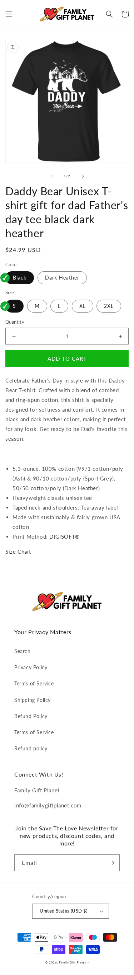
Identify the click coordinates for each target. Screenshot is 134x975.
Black (19, 278)
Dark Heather (62, 278)
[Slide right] (83, 176)
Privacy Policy (30, 667)
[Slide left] (51, 176)
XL (82, 306)
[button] (9, 14)
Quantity (14, 322)
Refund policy (31, 748)
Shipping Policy (32, 700)
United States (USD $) (63, 911)
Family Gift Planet (72, 962)
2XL (109, 306)
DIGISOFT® (64, 536)
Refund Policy (31, 716)
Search (22, 651)
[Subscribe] (111, 862)
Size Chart (18, 551)
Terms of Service (34, 683)
